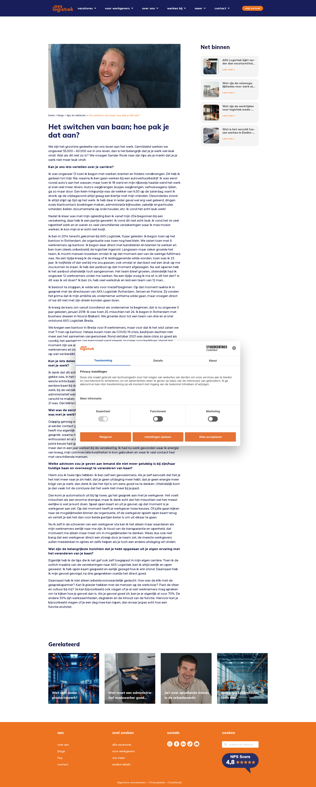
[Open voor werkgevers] (132, 8)
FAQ (59, 758)
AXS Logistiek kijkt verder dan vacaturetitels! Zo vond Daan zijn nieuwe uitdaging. (238, 65)
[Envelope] (196, 744)
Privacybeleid (157, 782)
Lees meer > (228, 69)
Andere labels (121, 764)
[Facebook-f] (176, 744)
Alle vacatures (121, 744)
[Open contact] (228, 8)
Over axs (63, 744)
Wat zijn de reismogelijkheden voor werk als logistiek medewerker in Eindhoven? (238, 88)
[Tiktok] (190, 744)
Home (51, 115)
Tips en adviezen (76, 115)
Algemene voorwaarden (131, 782)
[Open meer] (204, 8)
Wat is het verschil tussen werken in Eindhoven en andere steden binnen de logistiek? (238, 134)
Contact (62, 764)
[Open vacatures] (95, 8)
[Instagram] (169, 744)
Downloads (175, 782)
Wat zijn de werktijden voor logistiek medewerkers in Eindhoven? (238, 109)
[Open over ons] (157, 8)
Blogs (61, 115)
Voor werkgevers (123, 751)
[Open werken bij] (184, 8)
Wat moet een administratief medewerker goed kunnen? (130, 698)
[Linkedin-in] (183, 744)
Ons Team (118, 758)
